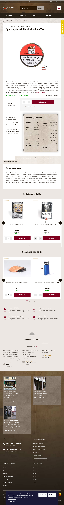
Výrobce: (12, 122)
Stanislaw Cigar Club (8, 476)
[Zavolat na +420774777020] (36, 2)
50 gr (38, 125)
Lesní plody (54, 133)
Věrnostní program (37, 455)
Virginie (19, 83)
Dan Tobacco (54, 128)
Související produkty (10, 161)
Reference (5, 479)
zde (27, 497)
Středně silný (36, 129)
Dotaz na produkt (12, 119)
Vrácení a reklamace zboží (39, 449)
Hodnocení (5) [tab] (20, 158)
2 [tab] (29, 301)
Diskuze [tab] (28, 158)
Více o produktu (40, 92)
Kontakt (4, 485)
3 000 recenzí (45, 320)
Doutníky (35, 476)
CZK (51, 2)
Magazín (11, 2)
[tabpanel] (17, 221)
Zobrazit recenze (31, 346)
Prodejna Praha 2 (41, 392)
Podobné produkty (45, 158)
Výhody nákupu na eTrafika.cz (40, 458)
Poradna (5, 468)
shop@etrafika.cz (13, 450)
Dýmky (34, 470)
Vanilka (55, 130)
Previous (3, 223)
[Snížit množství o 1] (24, 102)
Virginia (37, 141)
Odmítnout (43, 495)
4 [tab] (34, 301)
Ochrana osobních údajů (39, 446)
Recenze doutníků (7, 482)
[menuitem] (9, 15)
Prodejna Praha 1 (10, 392)
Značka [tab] (35, 158)
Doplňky (35, 479)
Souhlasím (52, 495)
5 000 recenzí (45, 343)
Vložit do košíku (43, 102)
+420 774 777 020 (13, 131)
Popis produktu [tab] (9, 158)
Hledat (40, 8)
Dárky (34, 482)
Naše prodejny (6, 470)
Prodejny (5, 2)
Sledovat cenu (11, 117)
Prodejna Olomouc (11, 420)
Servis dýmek (36, 452)
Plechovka (36, 127)
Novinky (35, 468)
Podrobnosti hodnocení (24, 26)
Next (60, 223)
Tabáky (34, 473)
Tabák (38, 122)
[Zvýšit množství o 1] (29, 102)
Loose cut (37, 132)
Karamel (55, 132)
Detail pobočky (8, 402)
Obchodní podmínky (38, 443)
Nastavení (12, 501)
